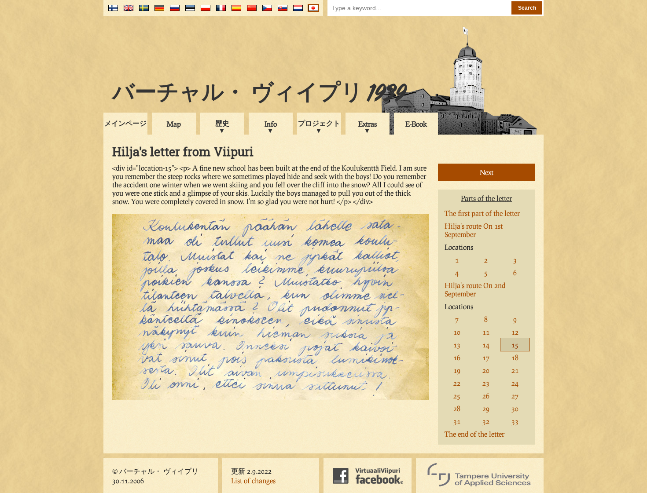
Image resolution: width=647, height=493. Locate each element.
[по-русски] (172, 11)
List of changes (253, 480)
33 (514, 421)
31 (456, 421)
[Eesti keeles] (188, 11)
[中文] (249, 11)
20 (485, 370)
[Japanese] (311, 11)
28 (456, 408)
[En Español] (234, 11)
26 (485, 395)
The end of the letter (474, 434)
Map (174, 124)
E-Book (416, 124)
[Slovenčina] (280, 11)
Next (486, 172)
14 (485, 344)
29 (485, 408)
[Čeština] (265, 11)
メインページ (125, 123)
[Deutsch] (157, 11)
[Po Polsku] (203, 11)
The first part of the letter (482, 213)
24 (514, 383)
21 (514, 370)
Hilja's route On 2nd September (475, 289)
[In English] (126, 11)
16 (456, 357)
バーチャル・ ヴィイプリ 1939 (259, 94)
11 (485, 332)
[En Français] (219, 11)
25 (456, 395)
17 (485, 357)
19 (456, 370)
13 (456, 344)
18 (514, 357)
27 (514, 395)
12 (514, 332)
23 (485, 383)
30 (514, 408)
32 (485, 421)
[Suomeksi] (111, 11)
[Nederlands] (296, 11)
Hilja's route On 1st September (474, 230)
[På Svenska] (142, 11)
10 (456, 332)
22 (456, 383)
